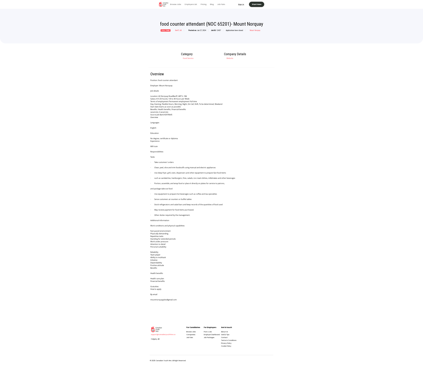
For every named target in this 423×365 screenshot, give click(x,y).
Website (229, 58)
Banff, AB (178, 30)
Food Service (188, 58)
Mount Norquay (255, 30)
